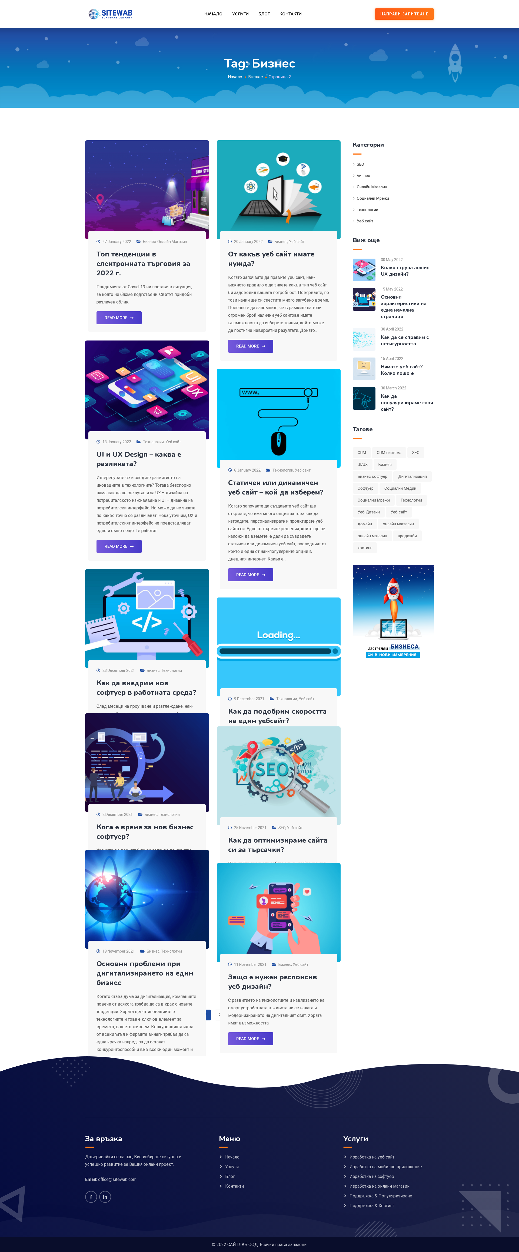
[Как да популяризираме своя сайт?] (364, 398)
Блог (264, 14)
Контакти (291, 14)
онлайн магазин (372, 535)
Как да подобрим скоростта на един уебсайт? (277, 716)
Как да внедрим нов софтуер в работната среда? (146, 687)
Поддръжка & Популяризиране (381, 1195)
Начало (213, 14)
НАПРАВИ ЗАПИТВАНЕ (404, 14)
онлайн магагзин (398, 524)
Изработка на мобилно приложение (386, 1166)
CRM (362, 452)
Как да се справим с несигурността (405, 340)
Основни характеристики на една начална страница (404, 307)
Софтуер (366, 488)
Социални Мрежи (373, 198)
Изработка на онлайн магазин (380, 1186)
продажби (407, 535)
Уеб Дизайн (369, 512)
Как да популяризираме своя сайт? (407, 402)
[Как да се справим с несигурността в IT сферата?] (364, 339)
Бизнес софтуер (372, 476)
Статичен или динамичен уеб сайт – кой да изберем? (276, 487)
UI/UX (363, 464)
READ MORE (116, 317)
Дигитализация (412, 476)
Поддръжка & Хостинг (372, 1205)
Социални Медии (400, 488)
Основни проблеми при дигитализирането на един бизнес (145, 973)
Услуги (240, 14)
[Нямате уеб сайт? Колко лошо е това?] (364, 368)
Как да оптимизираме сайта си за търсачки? (278, 845)
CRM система (389, 452)
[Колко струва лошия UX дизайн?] (364, 269)
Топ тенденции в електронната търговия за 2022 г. (143, 263)
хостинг (365, 547)
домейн (365, 524)
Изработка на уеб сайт (372, 1157)
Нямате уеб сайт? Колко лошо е (402, 369)
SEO (281, 828)
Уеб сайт (297, 241)
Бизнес (149, 241)
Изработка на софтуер (372, 1176)
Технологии (153, 442)
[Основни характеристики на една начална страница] (364, 299)
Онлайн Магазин (172, 241)
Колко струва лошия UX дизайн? (405, 270)
